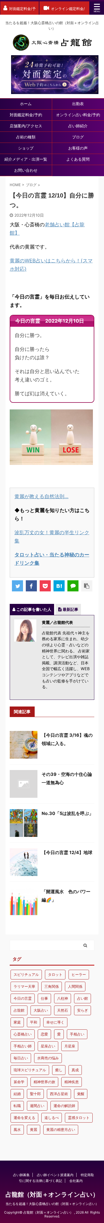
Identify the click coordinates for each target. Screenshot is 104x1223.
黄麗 (33, 1129)
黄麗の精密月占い (60, 1129)
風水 (17, 1129)
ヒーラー (79, 974)
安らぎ (82, 1010)
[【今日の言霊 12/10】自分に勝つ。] (59, 585)
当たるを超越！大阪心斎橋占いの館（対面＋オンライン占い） (52, 1204)
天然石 (62, 1010)
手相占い (77, 1034)
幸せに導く (55, 1022)
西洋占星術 (59, 1094)
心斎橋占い (23, 1034)
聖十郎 (35, 1094)
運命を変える (24, 1117)
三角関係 (51, 986)
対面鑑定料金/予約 (26, 114)
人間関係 (75, 986)
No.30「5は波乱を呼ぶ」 (67, 813)
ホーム (26, 103)
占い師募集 (21, 1175)
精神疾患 (71, 1082)
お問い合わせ (25, 170)
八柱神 (62, 998)
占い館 (82, 998)
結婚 (17, 1094)
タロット (55, 974)
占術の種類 (25, 137)
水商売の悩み (48, 1058)
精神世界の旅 (44, 1082)
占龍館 (19, 1010)
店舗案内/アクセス (26, 125)
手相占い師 (23, 1046)
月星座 (69, 1046)
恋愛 (44, 1034)
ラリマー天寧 (24, 986)
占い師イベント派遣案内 (55, 1175)
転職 (17, 1105)
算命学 (19, 1082)
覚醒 (80, 1094)
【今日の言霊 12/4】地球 (67, 852)
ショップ (26, 148)
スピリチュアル (26, 974)
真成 (75, 1070)
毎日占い (21, 1058)
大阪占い (41, 1010)
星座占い (48, 1046)
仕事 (44, 998)
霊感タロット (79, 1117)
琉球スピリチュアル (30, 1070)
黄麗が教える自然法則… (41, 496)
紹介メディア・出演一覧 (25, 159)
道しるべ (51, 1117)
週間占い (37, 1105)
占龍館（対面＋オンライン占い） (52, 1194)
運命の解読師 (64, 1105)
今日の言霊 (23, 998)
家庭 (17, 1022)
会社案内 (76, 1181)
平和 (33, 1022)
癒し (58, 1070)
